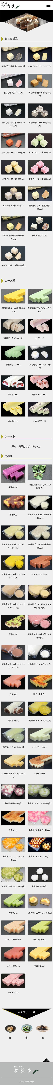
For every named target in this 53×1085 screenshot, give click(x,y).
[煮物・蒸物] (43, 1029)
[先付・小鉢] (10, 1029)
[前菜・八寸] (26, 1029)
